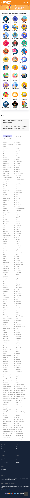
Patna (17, 188)
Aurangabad (19, 247)
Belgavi (5, 353)
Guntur (17, 159)
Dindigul (5, 291)
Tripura (5, 188)
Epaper (2, 446)
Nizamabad (6, 171)
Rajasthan (18, 282)
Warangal (18, 181)
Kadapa (5, 161)
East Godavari (7, 375)
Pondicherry (19, 270)
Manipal (18, 221)
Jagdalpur (18, 365)
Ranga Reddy (19, 173)
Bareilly (5, 303)
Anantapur (6, 159)
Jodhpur (5, 280)
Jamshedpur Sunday (21, 388)
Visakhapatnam (20, 179)
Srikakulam (6, 175)
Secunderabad (7, 355)
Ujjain (17, 351)
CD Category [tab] (18, 136)
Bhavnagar (6, 200)
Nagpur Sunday (20, 435)
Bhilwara (18, 276)
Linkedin (18, 462)
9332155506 (7, 489)
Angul (4, 260)
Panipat (18, 206)
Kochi (4, 229)
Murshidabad (6, 152)
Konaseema (19, 406)
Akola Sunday (19, 429)
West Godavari (7, 379)
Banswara (5, 276)
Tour (17, 446)
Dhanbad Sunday (7, 390)
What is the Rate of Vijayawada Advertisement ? (12, 121)
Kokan (17, 251)
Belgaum (18, 214)
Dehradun (5, 311)
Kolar (17, 219)
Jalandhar (5, 272)
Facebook (18, 458)
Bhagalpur (6, 190)
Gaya (4, 192)
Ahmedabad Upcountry (9, 328)
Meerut (18, 307)
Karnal (5, 415)
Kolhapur (5, 252)
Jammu (18, 332)
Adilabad (18, 157)
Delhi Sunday (19, 427)
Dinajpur (18, 417)
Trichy (17, 297)
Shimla (5, 157)
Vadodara (18, 379)
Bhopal (17, 237)
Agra (17, 299)
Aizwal (17, 258)
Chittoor (18, 373)
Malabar (5, 367)
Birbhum (5, 148)
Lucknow (5, 307)
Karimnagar (19, 161)
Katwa (5, 423)
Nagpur (5, 254)
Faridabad (18, 204)
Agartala (5, 357)
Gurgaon (5, 326)
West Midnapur (20, 421)
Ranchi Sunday (7, 388)
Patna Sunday (7, 386)
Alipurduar (18, 425)
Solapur (5, 258)
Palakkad (18, 233)
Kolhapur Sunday (7, 435)
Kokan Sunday (19, 433)
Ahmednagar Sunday (8, 429)
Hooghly (18, 148)
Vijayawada (6, 179)
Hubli (17, 218)
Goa (4, 196)
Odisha (5, 342)
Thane (17, 355)
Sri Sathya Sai (7, 410)
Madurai (18, 291)
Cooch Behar (19, 419)
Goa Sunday (19, 431)
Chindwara (6, 239)
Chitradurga (19, 320)
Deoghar (5, 210)
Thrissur (18, 235)
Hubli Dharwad (7, 219)
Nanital (18, 415)
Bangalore (6, 214)
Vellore (5, 299)
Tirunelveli (6, 297)
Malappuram (6, 233)
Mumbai (18, 142)
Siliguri (5, 315)
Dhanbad (18, 210)
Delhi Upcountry (7, 318)
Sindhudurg (6, 384)
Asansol (5, 334)
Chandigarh (19, 192)
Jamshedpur (6, 212)
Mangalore (6, 221)
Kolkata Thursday (20, 394)
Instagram (3, 469)
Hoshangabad (7, 349)
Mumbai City (19, 371)
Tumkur (5, 225)
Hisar (4, 206)
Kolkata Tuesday (20, 396)
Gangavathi (6, 320)
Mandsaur (5, 363)
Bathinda (18, 346)
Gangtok (18, 285)
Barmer (5, 346)
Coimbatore (19, 287)
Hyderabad (6, 165)
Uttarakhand (19, 311)
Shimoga (18, 223)
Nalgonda (5, 169)
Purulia (5, 154)
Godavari (18, 338)
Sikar (4, 283)
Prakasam (18, 375)
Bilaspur (5, 155)
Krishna (18, 163)
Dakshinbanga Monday (9, 398)
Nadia (17, 152)
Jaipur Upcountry (7, 316)
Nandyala (5, 408)
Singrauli (5, 371)
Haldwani (5, 322)
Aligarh (5, 301)
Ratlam (5, 243)
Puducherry (19, 380)
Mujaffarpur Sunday (8, 392)
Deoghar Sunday (20, 390)
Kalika (17, 266)
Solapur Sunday (7, 439)
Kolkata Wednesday (8, 394)
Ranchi (17, 212)
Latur (4, 359)
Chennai (5, 287)
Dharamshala (19, 264)
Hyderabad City (20, 316)
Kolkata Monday (7, 400)
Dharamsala (19, 155)
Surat (17, 202)
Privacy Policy (4, 462)
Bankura (5, 336)
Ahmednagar (19, 245)
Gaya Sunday (19, 392)
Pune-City (5, 373)
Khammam (6, 163)
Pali (4, 282)
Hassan (5, 218)
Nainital (18, 313)
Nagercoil (5, 293)
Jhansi (5, 305)
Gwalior (18, 239)
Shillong (5, 332)
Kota (17, 280)
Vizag (4, 330)
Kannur (18, 227)
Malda (17, 340)
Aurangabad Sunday (8, 431)
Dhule (17, 357)
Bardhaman (19, 144)
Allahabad (18, 301)
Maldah (5, 419)
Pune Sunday (19, 437)
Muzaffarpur (19, 190)
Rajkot (5, 202)
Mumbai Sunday (7, 427)
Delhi (17, 154)
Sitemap (3, 451)
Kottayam (5, 231)
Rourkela (18, 268)
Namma (18, 353)
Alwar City (18, 369)
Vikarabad (18, 410)
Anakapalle (6, 402)
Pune (4, 256)
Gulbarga (18, 216)
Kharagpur (18, 336)
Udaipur (5, 285)
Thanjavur (18, 295)
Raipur (17, 194)
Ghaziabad (19, 324)
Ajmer (4, 274)
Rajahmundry (6, 173)
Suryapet (18, 175)
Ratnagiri (5, 382)
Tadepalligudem (7, 177)
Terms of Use (4, 458)
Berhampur (6, 262)
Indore (5, 241)
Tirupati (18, 177)
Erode (17, 289)
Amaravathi (19, 400)
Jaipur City (19, 367)
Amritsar (5, 369)
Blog (2, 448)
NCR (17, 322)
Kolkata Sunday (20, 384)
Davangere (6, 216)
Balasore (18, 260)
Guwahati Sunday (20, 411)
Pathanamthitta (7, 235)
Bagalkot (18, 318)
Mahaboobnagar (7, 377)
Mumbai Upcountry (21, 326)
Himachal (18, 347)
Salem (4, 295)
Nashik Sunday (7, 437)
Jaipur (17, 278)
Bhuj (17, 200)
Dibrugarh (5, 185)
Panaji (17, 196)
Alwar (17, 274)
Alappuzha (18, 225)
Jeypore (5, 266)
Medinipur (18, 150)
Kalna (17, 423)
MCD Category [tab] (8, 138)
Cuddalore (6, 289)
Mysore (5, 223)
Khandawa (18, 363)
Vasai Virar (6, 344)
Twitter (17, 460)
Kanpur (18, 305)
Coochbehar (6, 340)
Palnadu (18, 408)
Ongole (18, 171)
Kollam (17, 229)
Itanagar (5, 183)
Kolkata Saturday (7, 396)
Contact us (18, 448)
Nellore (18, 169)
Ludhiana (18, 272)
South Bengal (19, 439)
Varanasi (18, 309)
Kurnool (18, 165)
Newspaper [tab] (7, 136)
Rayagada (6, 268)
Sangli (17, 382)
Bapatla (5, 404)
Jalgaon (18, 249)
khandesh (5, 251)
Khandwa (18, 349)
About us (18, 451)
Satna (4, 245)
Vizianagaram (19, 377)
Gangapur (18, 361)
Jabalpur (18, 241)
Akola (4, 247)
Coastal (18, 328)
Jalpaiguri (5, 338)
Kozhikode (18, 231)
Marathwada (19, 252)
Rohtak (5, 208)
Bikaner (5, 278)
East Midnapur (7, 421)
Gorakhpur (18, 303)
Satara (17, 256)
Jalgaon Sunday (7, 433)
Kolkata (5, 142)
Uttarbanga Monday (21, 398)
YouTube (3, 471)
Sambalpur (6, 270)
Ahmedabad (6, 198)
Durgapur (18, 334)
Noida (4, 324)
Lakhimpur (6, 186)
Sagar (17, 243)
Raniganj (5, 425)
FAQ (2, 460)
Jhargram (5, 417)
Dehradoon (6, 313)
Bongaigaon (19, 183)
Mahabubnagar (7, 167)
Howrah (5, 150)
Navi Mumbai (19, 344)
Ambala (5, 204)
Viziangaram (6, 181)
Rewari (5, 351)
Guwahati (18, 185)
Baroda (18, 198)
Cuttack (5, 264)
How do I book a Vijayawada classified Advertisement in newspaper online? (15, 127)
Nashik (17, 254)
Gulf (4, 227)
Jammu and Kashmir (21, 208)
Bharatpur (5, 347)
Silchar (17, 186)
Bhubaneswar (19, 262)
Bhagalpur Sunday (21, 386)
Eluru (17, 404)
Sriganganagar (20, 283)
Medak (17, 167)
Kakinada (5, 406)
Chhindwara (6, 365)
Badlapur (18, 342)
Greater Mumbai (7, 380)
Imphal (17, 330)
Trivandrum (6, 237)
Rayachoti (18, 402)
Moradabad (6, 309)
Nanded (18, 359)
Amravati (5, 361)
